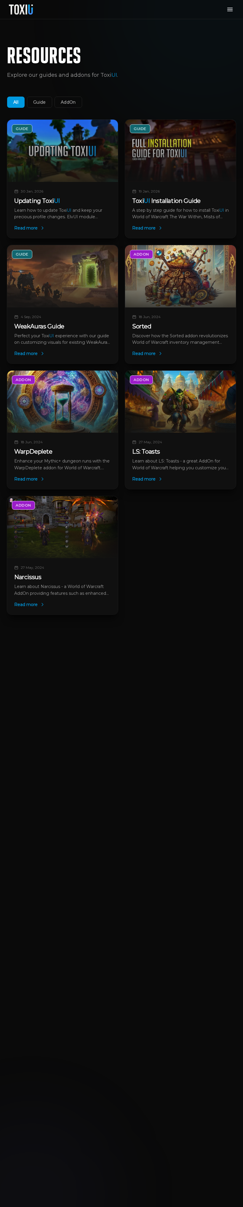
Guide (39, 102)
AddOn (68, 102)
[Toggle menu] (230, 9)
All (15, 102)
